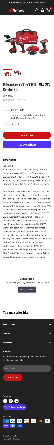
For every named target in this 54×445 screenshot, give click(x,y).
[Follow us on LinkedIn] (16, 401)
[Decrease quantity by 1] (6, 124)
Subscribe (13, 377)
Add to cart (27, 135)
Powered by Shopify (11, 439)
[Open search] (36, 10)
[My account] (42, 10)
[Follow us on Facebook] (5, 401)
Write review (27, 289)
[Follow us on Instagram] (11, 401)
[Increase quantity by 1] (18, 124)
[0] (48, 10)
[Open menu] (4, 10)
